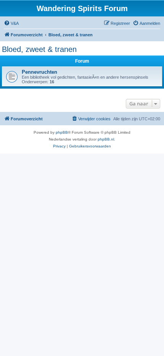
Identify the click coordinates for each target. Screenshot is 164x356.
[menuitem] (11, 23)
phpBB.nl (106, 139)
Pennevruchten (39, 72)
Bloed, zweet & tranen (39, 49)
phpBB (62, 132)
